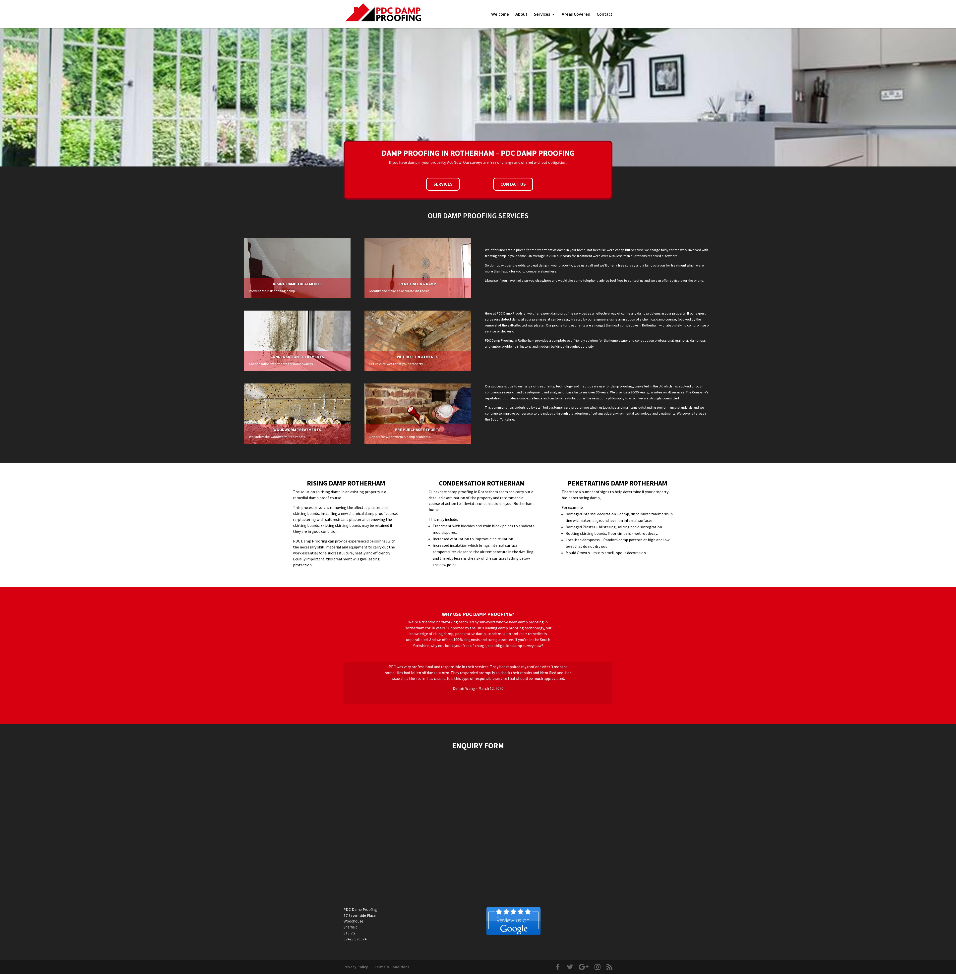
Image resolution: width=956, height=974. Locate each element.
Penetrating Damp (417, 283)
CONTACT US (513, 184)
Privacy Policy (356, 967)
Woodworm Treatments (297, 429)
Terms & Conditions (392, 967)
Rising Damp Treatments (297, 283)
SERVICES (443, 184)
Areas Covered (576, 14)
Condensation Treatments (297, 356)
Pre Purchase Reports (417, 429)
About (521, 14)
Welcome (500, 14)
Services (542, 14)
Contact (604, 14)
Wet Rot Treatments (417, 356)
